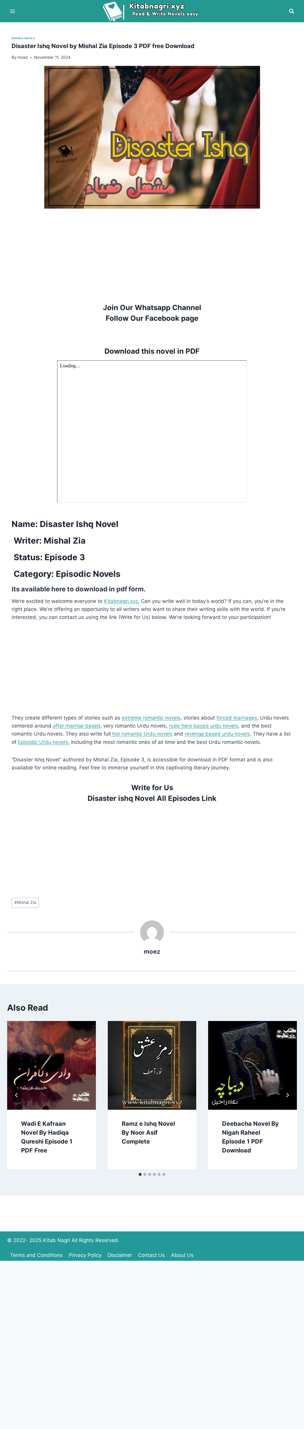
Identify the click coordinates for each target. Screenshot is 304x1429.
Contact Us (151, 1255)
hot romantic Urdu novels (141, 734)
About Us (182, 1255)
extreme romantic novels (151, 718)
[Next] (287, 1095)
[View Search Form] (291, 11)
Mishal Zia (25, 902)
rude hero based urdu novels (203, 726)
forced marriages (236, 718)
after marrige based (76, 726)
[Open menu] (12, 11)
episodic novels (23, 38)
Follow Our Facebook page (152, 318)
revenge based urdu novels (217, 734)
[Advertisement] (152, 250)
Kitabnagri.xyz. (122, 601)
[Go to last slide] (16, 1095)
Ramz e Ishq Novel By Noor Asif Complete (148, 1132)
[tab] (140, 1174)
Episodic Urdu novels (43, 742)
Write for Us (152, 787)
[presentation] (51, 1065)
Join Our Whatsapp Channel (152, 307)
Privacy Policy (85, 1255)
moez (152, 951)
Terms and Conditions (36, 1255)
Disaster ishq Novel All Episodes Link (152, 798)
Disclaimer (119, 1255)
